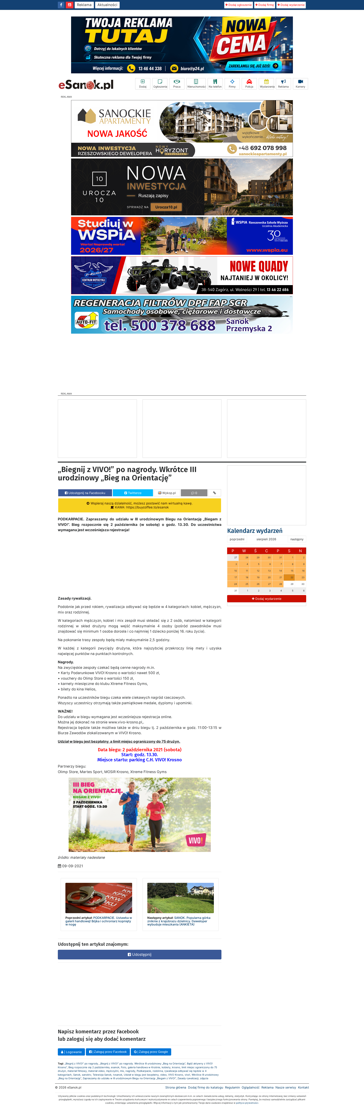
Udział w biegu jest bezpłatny (141, 1074)
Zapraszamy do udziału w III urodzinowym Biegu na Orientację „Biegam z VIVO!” (129, 1078)
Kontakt (303, 1087)
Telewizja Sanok (102, 1074)
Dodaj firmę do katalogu (205, 1087)
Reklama (84, 5)
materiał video (96, 1070)
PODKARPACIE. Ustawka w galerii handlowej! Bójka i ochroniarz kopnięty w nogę (98, 921)
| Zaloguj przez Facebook (109, 1051)
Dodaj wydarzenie (292, 5)
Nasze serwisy (285, 1087)
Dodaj (142, 86)
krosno (176, 1067)
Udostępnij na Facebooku (86, 493)
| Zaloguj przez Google (152, 1051)
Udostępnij (141, 954)
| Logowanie (72, 1052)
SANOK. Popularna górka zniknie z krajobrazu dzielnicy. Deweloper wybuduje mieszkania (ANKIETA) (178, 921)
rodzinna (158, 1070)
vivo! (187, 1074)
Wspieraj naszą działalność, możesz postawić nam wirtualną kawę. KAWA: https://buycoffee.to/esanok (141, 505)
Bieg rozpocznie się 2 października (88, 1067)
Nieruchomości (196, 86)
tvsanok (117, 1074)
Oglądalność (251, 1087)
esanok (115, 1067)
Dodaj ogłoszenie (240, 5)
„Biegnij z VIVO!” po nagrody (81, 1063)
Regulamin (232, 1087)
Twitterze (134, 493)
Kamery (300, 86)
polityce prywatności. (247, 1102)
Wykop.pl (168, 493)
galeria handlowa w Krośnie (144, 1067)
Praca (176, 86)
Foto (123, 1067)
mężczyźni (112, 1070)
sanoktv (86, 1074)
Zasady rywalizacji (187, 1078)
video (163, 1074)
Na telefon (215, 86)
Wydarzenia (267, 86)
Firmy (232, 86)
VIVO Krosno (175, 1074)
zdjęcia (204, 1078)
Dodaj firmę (266, 5)
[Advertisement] (182, 361)
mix (122, 1070)
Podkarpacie (144, 1070)
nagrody (130, 1070)
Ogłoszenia (160, 86)
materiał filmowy (77, 1070)
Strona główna (175, 1087)
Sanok (76, 1074)
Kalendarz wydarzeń (255, 530)
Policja (249, 86)
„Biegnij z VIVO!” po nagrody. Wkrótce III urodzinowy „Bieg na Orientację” (142, 1063)
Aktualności (107, 5)
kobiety (166, 1067)
